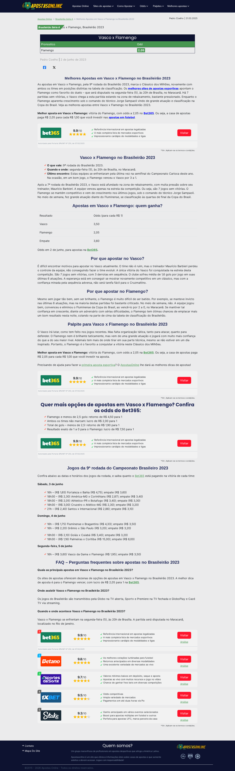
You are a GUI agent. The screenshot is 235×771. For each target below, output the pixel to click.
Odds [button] (143, 6)
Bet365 (139, 476)
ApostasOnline (129, 365)
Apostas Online (80, 6)
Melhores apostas (177, 6)
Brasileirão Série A (64, 19)
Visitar (184, 133)
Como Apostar (125, 6)
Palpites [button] (157, 6)
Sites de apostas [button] (102, 6)
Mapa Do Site (32, 750)
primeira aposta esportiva (98, 365)
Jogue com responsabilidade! (110, 760)
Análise (184, 641)
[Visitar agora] (51, 133)
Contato (29, 745)
